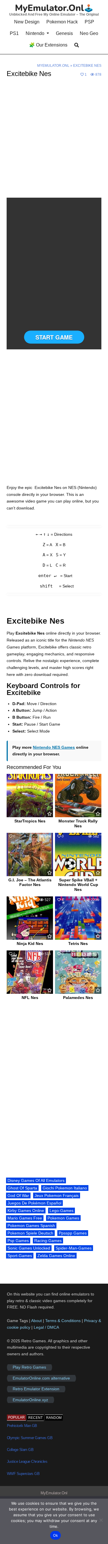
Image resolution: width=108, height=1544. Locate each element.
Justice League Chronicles (27, 1461)
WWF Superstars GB (23, 1473)
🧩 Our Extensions (48, 44)
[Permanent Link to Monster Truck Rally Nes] (78, 795)
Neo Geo (89, 33)
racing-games (48, 1240)
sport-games (19, 1255)
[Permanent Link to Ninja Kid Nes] (30, 918)
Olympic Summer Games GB (30, 1438)
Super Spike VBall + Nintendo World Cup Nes (78, 885)
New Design (26, 21)
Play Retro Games (29, 1367)
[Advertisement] (54, 141)
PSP (89, 21)
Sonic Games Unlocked (28, 1248)
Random (54, 1418)
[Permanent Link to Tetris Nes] (78, 918)
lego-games (61, 1210)
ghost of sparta (22, 1188)
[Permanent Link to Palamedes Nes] (78, 972)
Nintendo (35, 33)
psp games (18, 1240)
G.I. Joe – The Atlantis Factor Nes (30, 882)
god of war (18, 1195)
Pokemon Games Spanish (31, 1225)
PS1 (14, 33)
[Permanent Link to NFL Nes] (30, 972)
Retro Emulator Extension (36, 1389)
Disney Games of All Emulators (36, 1180)
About (37, 1320)
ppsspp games (73, 1233)
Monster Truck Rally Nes (78, 823)
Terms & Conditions (63, 1320)
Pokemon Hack (62, 21)
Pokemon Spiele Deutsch (30, 1233)
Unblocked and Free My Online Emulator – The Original (54, 14)
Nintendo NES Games (54, 747)
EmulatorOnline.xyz (30, 1399)
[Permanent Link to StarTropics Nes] (30, 795)
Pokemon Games (63, 1218)
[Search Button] (76, 45)
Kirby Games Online (25, 1210)
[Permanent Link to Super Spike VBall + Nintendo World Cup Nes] (78, 854)
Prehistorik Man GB (22, 1425)
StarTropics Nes (30, 821)
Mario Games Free (24, 1218)
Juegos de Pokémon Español (34, 1203)
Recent (35, 1418)
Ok (55, 1535)
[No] (101, 1520)
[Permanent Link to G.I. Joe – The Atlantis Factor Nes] (30, 854)
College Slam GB (20, 1449)
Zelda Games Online (56, 1255)
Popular (16, 1417)
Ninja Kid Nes (30, 943)
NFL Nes (30, 997)
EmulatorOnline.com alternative (41, 1378)
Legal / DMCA (46, 1327)
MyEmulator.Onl (53, 66)
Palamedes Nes (78, 997)
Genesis (64, 33)
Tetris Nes (78, 943)
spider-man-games (74, 1248)
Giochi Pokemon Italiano (65, 1188)
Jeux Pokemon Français (57, 1195)
